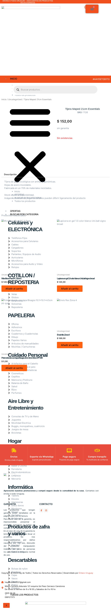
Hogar (15, 441)
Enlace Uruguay (86, 573)
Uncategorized (15, 99)
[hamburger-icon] (73, 78)
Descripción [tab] (10, 174)
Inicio (13, 78)
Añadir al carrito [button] (14, 288)
